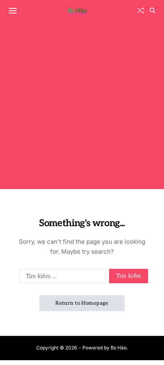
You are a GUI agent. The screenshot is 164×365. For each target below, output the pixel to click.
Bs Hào (119, 348)
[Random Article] (140, 10)
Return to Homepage (82, 303)
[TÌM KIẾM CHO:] (61, 277)
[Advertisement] (82, 107)
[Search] (152, 10)
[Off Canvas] (13, 11)
